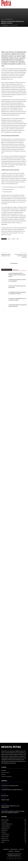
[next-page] (4, 311)
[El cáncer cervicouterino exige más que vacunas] (4, 287)
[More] (20, 29)
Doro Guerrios (5, 25)
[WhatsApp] (11, 29)
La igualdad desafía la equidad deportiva (11, 789)
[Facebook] (2, 29)
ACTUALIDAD (4, 804)
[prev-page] (2, 311)
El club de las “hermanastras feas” (10, 785)
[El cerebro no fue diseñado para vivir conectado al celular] (4, 300)
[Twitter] (5, 29)
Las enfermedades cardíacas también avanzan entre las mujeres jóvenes (17, 275)
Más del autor (15, 269)
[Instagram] (11, 858)
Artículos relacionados (6, 269)
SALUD (5, 7)
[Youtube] (20, 858)
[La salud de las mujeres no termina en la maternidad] (4, 281)
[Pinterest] (8, 29)
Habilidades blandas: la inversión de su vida (6, 255)
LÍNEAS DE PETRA (5, 784)
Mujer (18, 238)
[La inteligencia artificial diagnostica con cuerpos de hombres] (4, 293)
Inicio (2, 7)
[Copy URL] (17, 29)
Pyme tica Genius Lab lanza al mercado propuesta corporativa (21, 256)
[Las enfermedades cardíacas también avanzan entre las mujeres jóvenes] (4, 275)
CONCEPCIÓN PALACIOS (12, 7)
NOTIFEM (3, 794)
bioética (8, 238)
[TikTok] (14, 858)
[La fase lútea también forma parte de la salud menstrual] (4, 306)
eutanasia (13, 238)
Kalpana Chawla (5, 799)
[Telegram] (14, 29)
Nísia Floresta (4, 795)
